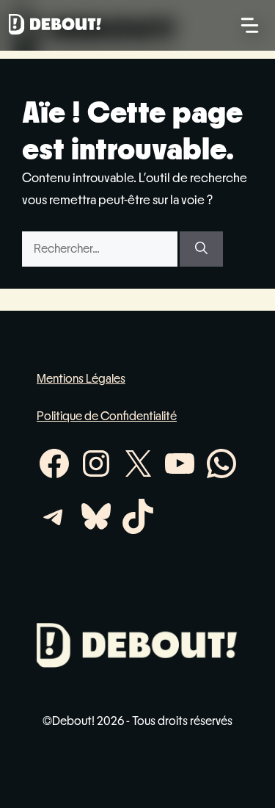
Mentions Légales (81, 378)
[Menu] (249, 25)
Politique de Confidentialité (107, 416)
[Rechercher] (201, 249)
